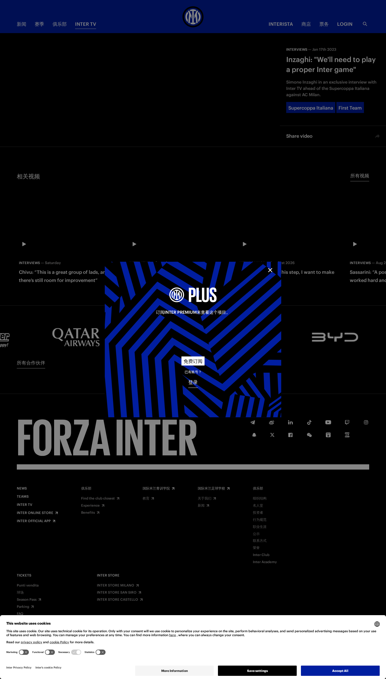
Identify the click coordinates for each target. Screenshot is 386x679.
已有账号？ (193, 372)
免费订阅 (193, 361)
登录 (193, 382)
